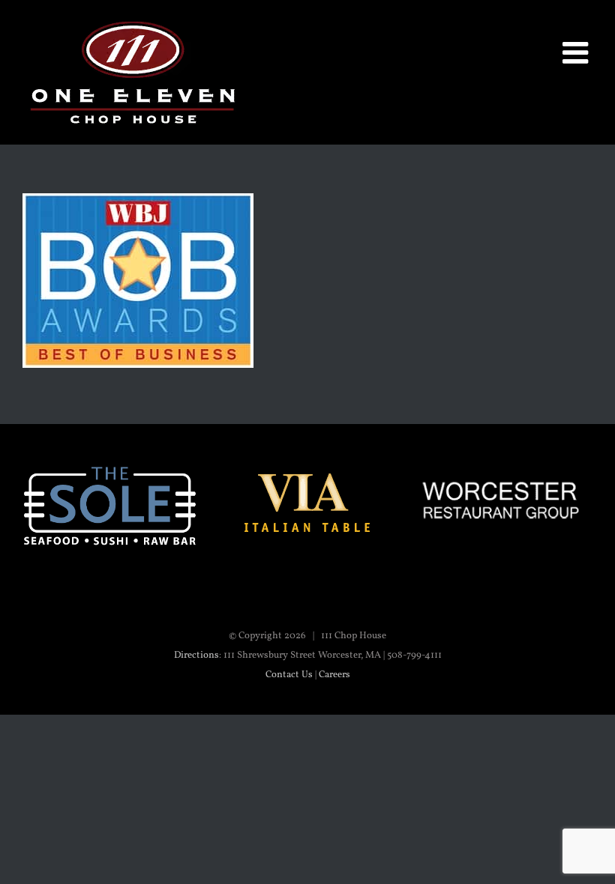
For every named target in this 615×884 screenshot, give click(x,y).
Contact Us (289, 675)
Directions (196, 655)
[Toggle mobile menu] (577, 52)
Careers (334, 675)
